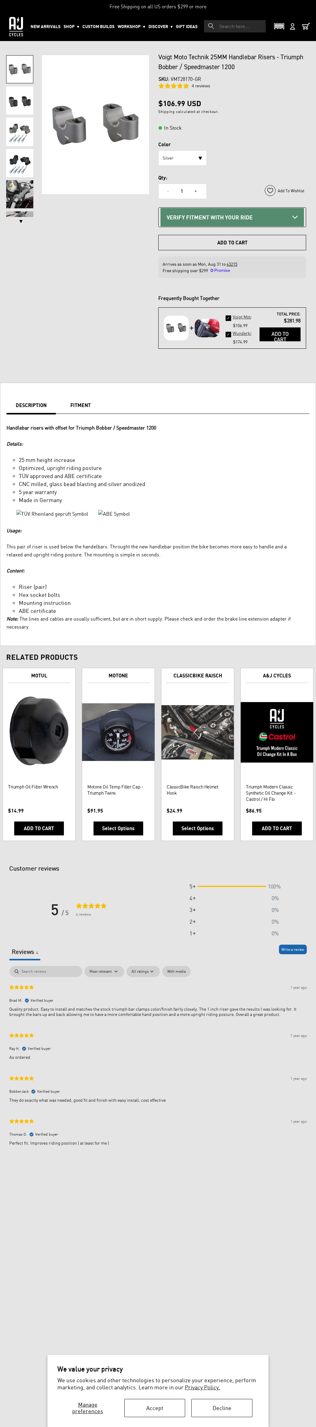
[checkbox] (176, 971)
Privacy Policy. (202, 1387)
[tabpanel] (158, 1058)
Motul (39, 675)
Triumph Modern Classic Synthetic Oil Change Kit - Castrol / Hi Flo (270, 793)
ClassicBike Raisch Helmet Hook (192, 790)
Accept (154, 1407)
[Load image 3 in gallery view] (19, 132)
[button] (131, 26)
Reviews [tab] (25, 951)
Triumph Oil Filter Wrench (33, 787)
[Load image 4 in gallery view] (19, 163)
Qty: (162, 178)
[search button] (211, 26)
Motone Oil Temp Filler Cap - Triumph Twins (115, 790)
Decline (222, 1407)
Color (164, 144)
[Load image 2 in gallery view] (19, 100)
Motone (118, 675)
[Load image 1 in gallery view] (19, 69)
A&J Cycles (277, 675)
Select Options (118, 828)
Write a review (292, 949)
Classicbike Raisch (197, 675)
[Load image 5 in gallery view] (19, 194)
